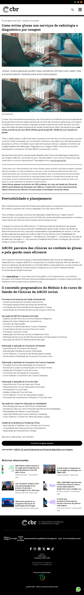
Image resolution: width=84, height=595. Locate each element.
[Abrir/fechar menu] (80, 9)
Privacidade (68, 539)
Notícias (46, 539)
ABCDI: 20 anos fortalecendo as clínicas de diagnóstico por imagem (44, 450)
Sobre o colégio (7, 538)
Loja (60, 539)
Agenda (53, 539)
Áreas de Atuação (20, 538)
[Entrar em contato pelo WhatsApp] (78, 589)
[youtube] (48, 549)
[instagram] (34, 548)
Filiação (13, 539)
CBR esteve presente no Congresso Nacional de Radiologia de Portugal (25, 503)
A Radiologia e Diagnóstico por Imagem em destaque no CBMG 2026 (69, 470)
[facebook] (31, 548)
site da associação (58, 160)
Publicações (37, 539)
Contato (77, 539)
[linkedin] (39, 549)
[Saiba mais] (42, 577)
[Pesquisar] (72, 9)
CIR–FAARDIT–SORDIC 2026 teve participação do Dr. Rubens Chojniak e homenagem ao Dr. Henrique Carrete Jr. (27, 488)
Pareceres (28, 539)
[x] (43, 548)
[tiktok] (52, 548)
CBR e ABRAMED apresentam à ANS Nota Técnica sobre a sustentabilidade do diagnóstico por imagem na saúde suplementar (69, 486)
